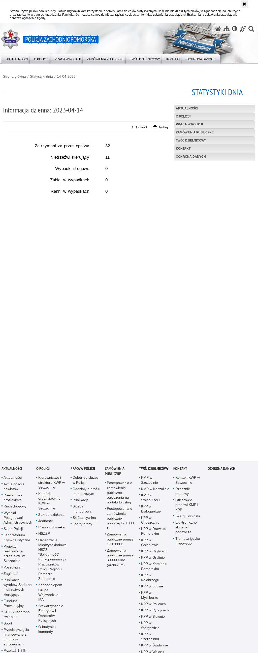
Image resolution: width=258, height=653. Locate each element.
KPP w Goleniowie (150, 544)
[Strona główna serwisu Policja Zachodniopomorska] (218, 28)
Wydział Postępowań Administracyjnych (18, 519)
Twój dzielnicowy (191, 140)
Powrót (141, 127)
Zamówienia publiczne (195, 132)
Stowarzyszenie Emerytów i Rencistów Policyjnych (50, 615)
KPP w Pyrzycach (155, 612)
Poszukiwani (13, 569)
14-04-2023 (66, 76)
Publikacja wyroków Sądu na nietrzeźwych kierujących (18, 589)
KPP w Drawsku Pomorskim (153, 533)
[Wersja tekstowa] (234, 28)
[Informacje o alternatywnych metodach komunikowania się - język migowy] (243, 28)
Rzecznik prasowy (182, 493)
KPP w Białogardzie (151, 510)
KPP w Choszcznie (150, 522)
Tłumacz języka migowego (187, 542)
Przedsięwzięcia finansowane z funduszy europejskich (16, 639)
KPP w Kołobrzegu (150, 579)
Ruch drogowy (15, 508)
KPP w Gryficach (154, 553)
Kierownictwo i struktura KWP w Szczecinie (51, 484)
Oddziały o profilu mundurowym (86, 493)
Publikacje (81, 502)
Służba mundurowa (82, 510)
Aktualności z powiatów (14, 488)
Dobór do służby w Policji (86, 481)
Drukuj (162, 127)
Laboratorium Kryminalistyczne (17, 539)
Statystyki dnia (41, 76)
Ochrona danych (191, 156)
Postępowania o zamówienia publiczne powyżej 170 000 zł (120, 520)
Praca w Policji (189, 124)
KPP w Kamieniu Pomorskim (154, 568)
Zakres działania (51, 517)
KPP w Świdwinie (154, 647)
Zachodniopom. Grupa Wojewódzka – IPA (50, 594)
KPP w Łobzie (152, 588)
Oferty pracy (82, 526)
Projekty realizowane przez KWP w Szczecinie (14, 555)
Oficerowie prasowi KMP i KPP (186, 507)
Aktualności (187, 108)
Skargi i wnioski (187, 518)
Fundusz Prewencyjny (14, 605)
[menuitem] (17, 58)
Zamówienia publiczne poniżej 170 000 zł (120, 541)
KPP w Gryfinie (153, 559)
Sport (8, 625)
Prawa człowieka (51, 529)
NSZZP (44, 535)
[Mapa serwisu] (226, 28)
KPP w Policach (153, 606)
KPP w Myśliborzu (149, 596)
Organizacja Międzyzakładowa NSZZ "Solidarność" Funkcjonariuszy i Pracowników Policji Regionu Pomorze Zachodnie (52, 561)
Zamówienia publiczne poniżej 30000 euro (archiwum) (120, 559)
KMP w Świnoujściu (150, 499)
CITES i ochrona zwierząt (17, 616)
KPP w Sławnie (153, 618)
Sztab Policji (13, 531)
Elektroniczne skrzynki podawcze (186, 529)
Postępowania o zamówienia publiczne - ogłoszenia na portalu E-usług (119, 494)
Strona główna (14, 76)
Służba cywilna (84, 520)
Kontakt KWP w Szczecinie (187, 481)
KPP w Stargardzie (150, 627)
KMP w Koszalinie (155, 491)
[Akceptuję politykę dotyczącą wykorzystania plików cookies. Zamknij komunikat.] (244, 4)
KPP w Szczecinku (150, 638)
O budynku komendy (47, 631)
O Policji (183, 116)
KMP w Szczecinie (149, 481)
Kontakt (183, 148)
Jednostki (45, 523)
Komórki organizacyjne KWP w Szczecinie (49, 503)
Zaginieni (11, 576)
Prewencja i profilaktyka (13, 499)
